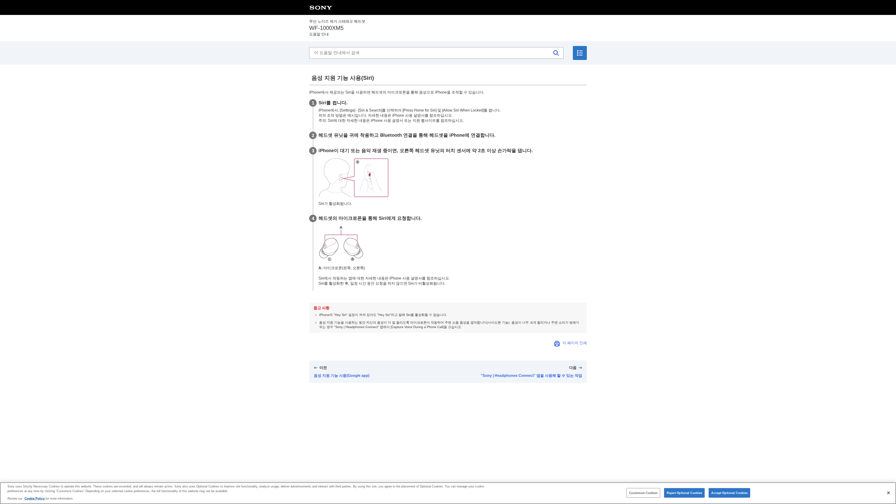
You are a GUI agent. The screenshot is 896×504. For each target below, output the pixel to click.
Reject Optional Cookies (684, 492)
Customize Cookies (643, 492)
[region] (448, 493)
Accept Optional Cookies (729, 492)
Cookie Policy (35, 498)
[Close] (888, 493)
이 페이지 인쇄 (575, 343)
